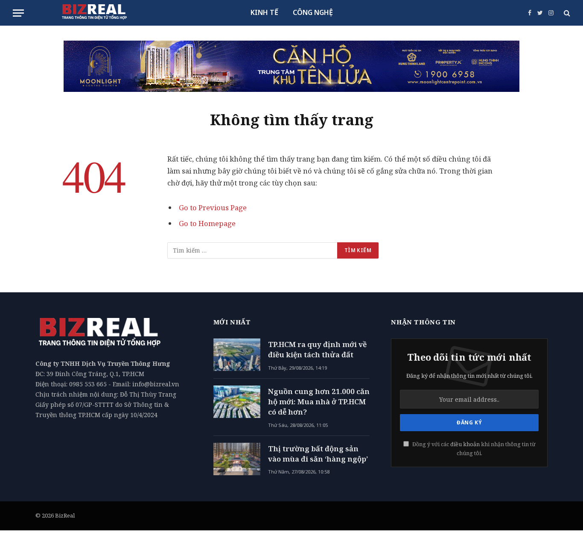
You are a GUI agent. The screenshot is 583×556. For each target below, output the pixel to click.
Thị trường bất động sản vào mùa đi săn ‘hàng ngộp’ (318, 454)
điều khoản (465, 444)
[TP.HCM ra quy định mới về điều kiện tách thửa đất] (236, 354)
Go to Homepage (207, 223)
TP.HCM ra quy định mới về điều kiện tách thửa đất (317, 349)
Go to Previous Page (213, 207)
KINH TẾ (264, 12)
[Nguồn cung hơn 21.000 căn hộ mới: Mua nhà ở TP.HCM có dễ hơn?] (236, 401)
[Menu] (18, 13)
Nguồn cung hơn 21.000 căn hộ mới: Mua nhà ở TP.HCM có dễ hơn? (319, 401)
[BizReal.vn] (94, 13)
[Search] (566, 13)
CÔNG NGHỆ (313, 12)
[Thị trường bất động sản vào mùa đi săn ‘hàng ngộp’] (236, 459)
